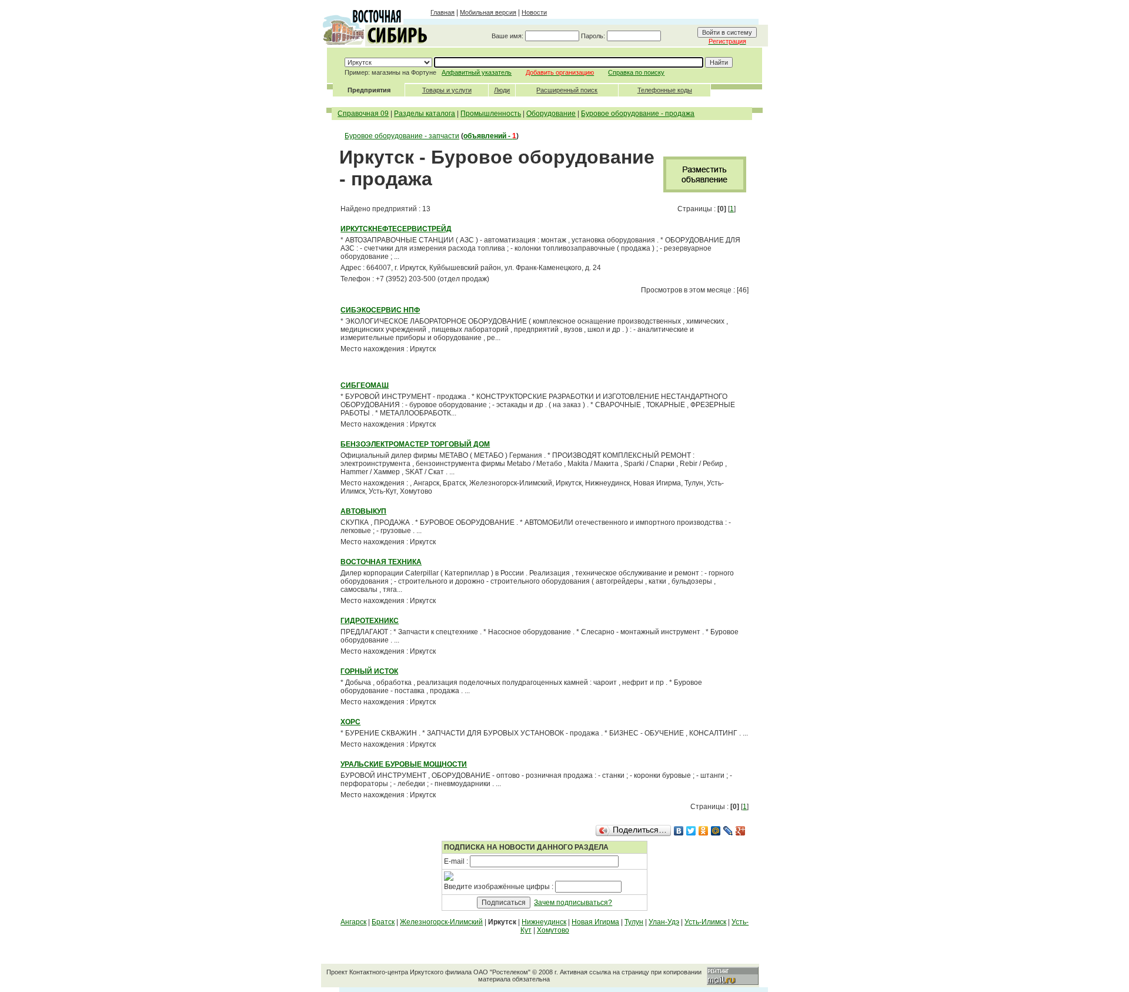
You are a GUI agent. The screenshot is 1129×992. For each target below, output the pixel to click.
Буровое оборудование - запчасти (402, 136)
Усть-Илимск (705, 922)
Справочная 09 (363, 113)
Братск (383, 922)
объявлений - (489, 136)
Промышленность (490, 113)
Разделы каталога (424, 113)
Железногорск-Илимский (441, 922)
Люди (502, 90)
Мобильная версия (488, 12)
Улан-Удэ (664, 922)
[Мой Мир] (716, 830)
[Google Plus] (740, 830)
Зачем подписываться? (573, 902)
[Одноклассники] (703, 830)
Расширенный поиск (566, 90)
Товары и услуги (447, 90)
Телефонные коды (664, 90)
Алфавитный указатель (477, 72)
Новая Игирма (595, 922)
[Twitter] (691, 830)
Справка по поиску (636, 72)
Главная (442, 12)
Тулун (633, 922)
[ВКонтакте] (679, 830)
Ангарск (353, 922)
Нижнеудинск (544, 922)
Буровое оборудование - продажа (637, 113)
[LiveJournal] (728, 830)
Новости (534, 12)
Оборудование (551, 113)
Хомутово (553, 930)
